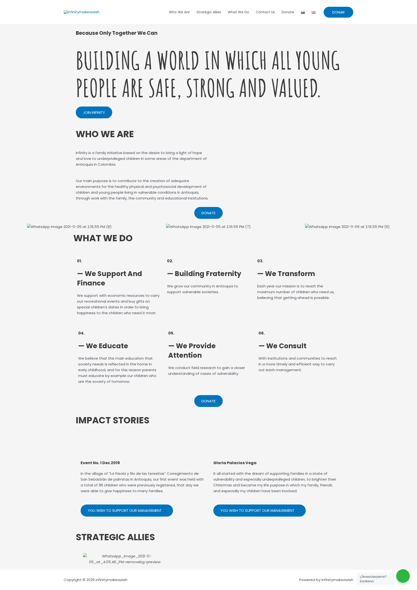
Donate (288, 12)
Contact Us (265, 12)
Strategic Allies (208, 12)
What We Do (238, 12)
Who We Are (179, 12)
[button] (4, 227)
